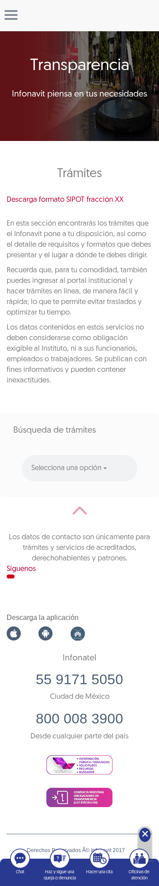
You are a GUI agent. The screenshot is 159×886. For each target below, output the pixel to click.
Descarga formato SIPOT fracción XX (65, 200)
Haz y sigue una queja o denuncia (60, 875)
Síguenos (21, 569)
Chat (20, 872)
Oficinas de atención (139, 875)
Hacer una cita (99, 872)
